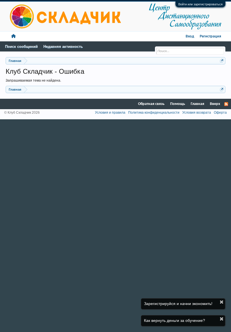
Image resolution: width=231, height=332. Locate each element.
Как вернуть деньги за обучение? (174, 320)
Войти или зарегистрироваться (200, 4)
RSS (226, 104)
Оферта (220, 113)
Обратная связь (151, 104)
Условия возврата (196, 113)
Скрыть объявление (221, 302)
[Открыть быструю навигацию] (222, 60)
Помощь (177, 104)
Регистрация (210, 36)
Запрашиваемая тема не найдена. (33, 80)
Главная (197, 104)
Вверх (215, 104)
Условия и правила (110, 113)
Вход (190, 36)
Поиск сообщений (21, 46)
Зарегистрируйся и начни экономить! (178, 303)
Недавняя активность (63, 46)
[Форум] (13, 36)
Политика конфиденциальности (153, 113)
